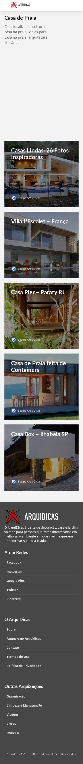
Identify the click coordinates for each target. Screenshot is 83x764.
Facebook (14, 562)
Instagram (14, 571)
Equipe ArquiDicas (29, 198)
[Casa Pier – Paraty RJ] (41, 315)
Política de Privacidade (24, 666)
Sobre (11, 629)
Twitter (12, 590)
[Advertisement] (41, 97)
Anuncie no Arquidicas (24, 638)
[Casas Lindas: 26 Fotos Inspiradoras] (41, 173)
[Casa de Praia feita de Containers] (41, 386)
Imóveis (13, 733)
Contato (13, 647)
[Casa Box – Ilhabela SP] (41, 457)
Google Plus (16, 580)
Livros (11, 723)
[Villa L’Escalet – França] (41, 244)
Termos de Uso (18, 657)
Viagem (12, 714)
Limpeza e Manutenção (24, 705)
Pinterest (14, 599)
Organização (16, 696)
